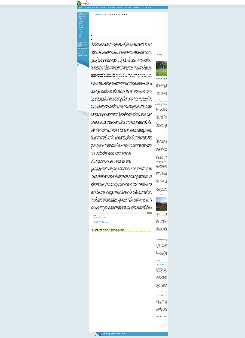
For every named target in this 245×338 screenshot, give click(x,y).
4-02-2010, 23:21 (96, 37)
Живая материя (80, 58)
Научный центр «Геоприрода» (84, 3)
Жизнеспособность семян (82, 51)
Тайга (161, 236)
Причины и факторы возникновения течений (101, 222)
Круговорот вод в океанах (97, 218)
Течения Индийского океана (98, 221)
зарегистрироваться (104, 230)
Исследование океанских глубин (82, 40)
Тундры (161, 194)
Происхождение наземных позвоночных (82, 49)
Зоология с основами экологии (81, 43)
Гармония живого (80, 53)
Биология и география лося (82, 56)
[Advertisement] (121, 25)
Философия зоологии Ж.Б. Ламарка (82, 46)
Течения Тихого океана (97, 220)
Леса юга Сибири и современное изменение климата (161, 58)
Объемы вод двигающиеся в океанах (99, 217)
